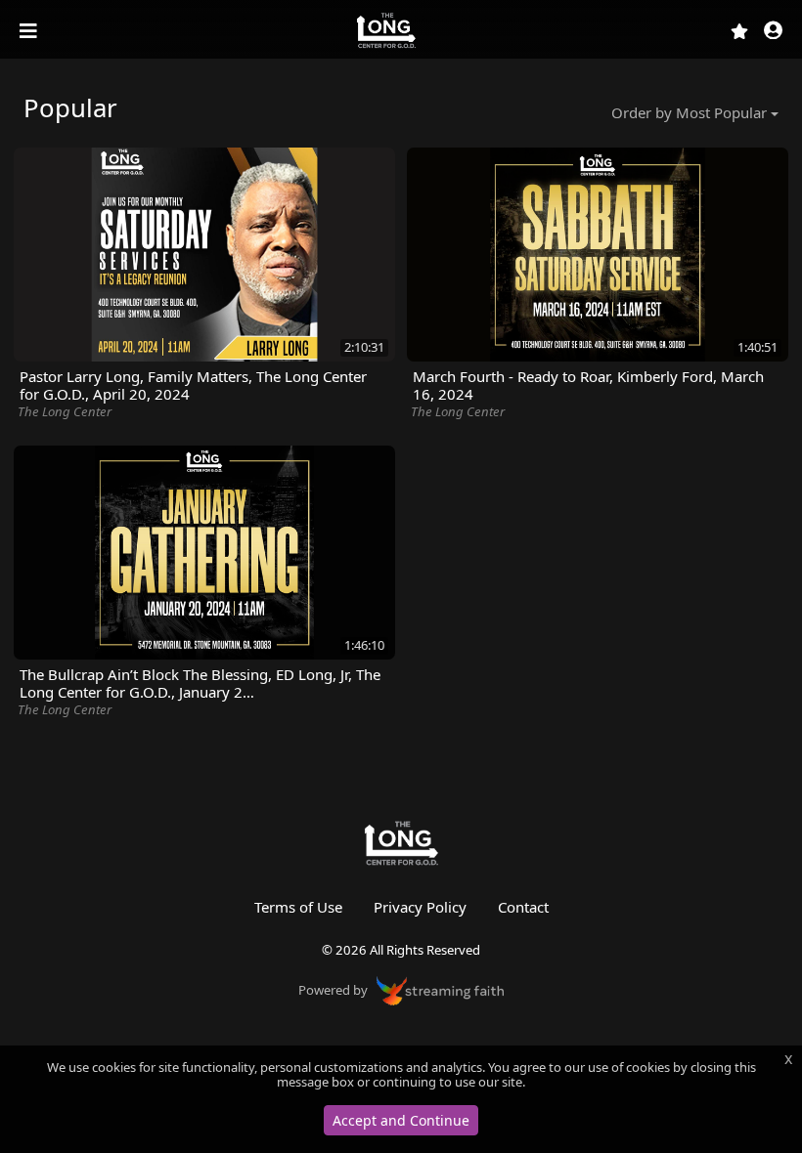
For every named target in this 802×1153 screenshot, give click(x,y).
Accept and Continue (401, 1120)
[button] (773, 32)
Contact (523, 907)
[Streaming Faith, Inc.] (440, 989)
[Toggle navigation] (30, 31)
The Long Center (64, 411)
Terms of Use (298, 907)
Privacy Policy (420, 907)
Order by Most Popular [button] (689, 112)
